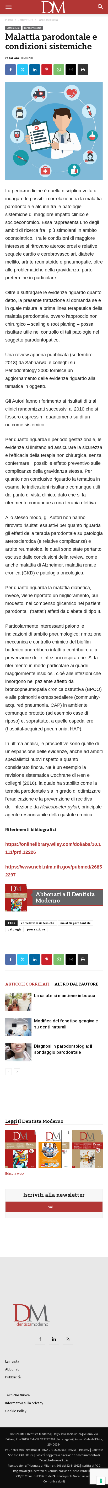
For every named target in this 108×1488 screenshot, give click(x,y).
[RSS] (68, 1339)
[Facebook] (40, 1339)
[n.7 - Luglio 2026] (16, 897)
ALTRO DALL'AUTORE (76, 984)
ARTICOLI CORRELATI (27, 984)
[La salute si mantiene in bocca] (18, 1002)
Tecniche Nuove (17, 1395)
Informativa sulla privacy (24, 1403)
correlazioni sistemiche (38, 923)
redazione (12, 58)
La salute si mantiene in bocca (64, 995)
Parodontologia (48, 20)
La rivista (12, 1361)
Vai (50, 1206)
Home (9, 20)
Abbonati (12, 1369)
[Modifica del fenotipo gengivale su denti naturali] (18, 1027)
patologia (14, 929)
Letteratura (25, 20)
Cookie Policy (15, 1410)
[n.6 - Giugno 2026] (54, 1150)
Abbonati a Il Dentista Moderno (65, 897)
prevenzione (36, 929)
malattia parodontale (75, 923)
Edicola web (14, 1173)
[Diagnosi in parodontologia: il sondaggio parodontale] (18, 1052)
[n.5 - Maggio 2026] (87, 1150)
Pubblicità (13, 1377)
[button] (100, 7)
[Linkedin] (54, 1339)
